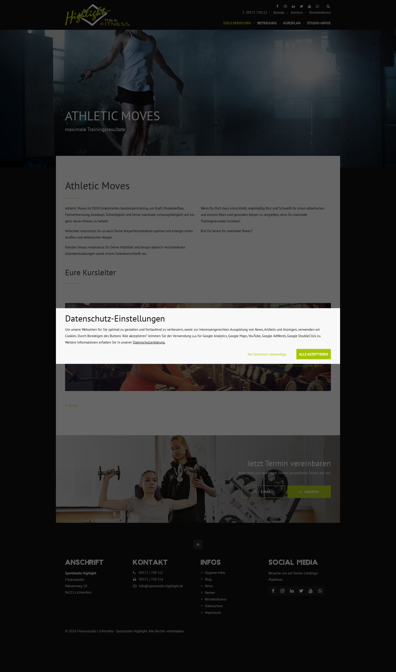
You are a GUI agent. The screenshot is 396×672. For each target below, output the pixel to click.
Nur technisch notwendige (267, 354)
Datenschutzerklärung (149, 342)
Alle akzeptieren (313, 354)
